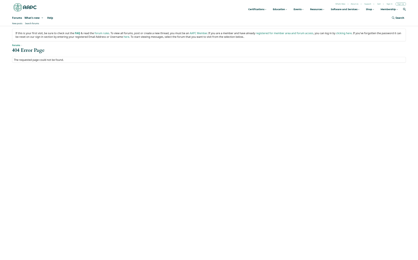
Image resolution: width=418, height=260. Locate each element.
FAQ (77, 33)
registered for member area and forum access (284, 33)
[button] (42, 18)
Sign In (390, 4)
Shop (369, 9)
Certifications (256, 9)
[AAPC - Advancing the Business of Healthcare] (25, 7)
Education (279, 9)
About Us (354, 4)
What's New (340, 4)
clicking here (344, 33)
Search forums (32, 23)
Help (50, 18)
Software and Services (344, 9)
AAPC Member (198, 33)
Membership (388, 9)
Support (367, 4)
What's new (32, 18)
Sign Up (400, 4)
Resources (316, 9)
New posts (17, 23)
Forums (17, 18)
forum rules (102, 33)
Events (298, 9)
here (126, 37)
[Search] (404, 10)
